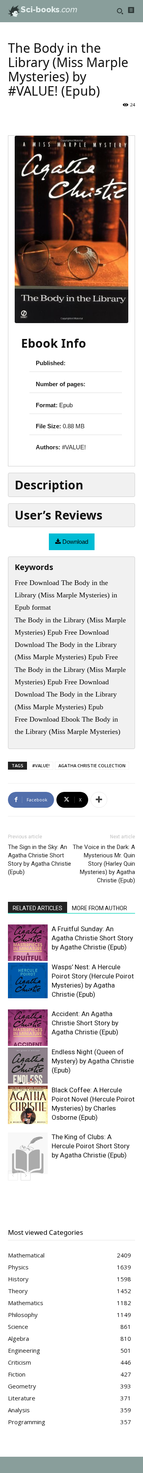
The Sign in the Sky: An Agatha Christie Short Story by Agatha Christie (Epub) (39, 859)
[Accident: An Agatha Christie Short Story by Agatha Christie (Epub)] (28, 1027)
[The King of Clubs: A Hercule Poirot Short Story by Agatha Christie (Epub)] (28, 1153)
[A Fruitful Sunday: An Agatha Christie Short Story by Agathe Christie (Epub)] (28, 942)
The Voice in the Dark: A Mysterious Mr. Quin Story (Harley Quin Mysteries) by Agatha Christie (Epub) (104, 863)
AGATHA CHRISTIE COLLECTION (92, 765)
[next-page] (26, 1175)
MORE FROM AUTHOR (99, 908)
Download (74, 541)
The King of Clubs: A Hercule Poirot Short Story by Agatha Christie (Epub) (90, 1146)
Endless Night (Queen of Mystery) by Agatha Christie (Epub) (93, 1061)
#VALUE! (41, 765)
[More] (99, 800)
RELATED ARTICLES (37, 908)
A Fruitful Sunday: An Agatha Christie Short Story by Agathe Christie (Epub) (92, 938)
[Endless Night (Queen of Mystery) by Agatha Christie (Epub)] (28, 1065)
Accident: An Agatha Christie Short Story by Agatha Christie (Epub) (85, 1023)
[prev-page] (13, 1175)
